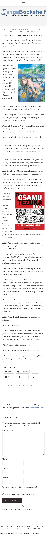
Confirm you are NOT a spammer (18, 509)
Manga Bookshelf (23, 15)
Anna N (19, 32)
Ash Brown (31, 29)
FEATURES (20, 385)
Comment (7, 431)
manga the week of (32, 385)
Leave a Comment (31, 32)
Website (6, 478)
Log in (24, 524)
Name (5, 459)
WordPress (12, 528)
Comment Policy (36, 408)
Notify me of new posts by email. (19, 494)
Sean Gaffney (20, 29)
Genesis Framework (31, 528)
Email (5, 468)
